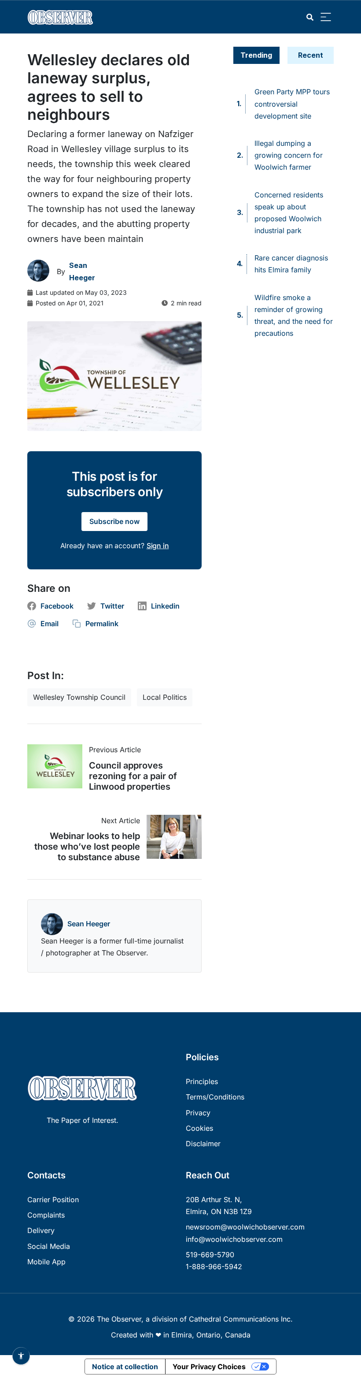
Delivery (41, 1230)
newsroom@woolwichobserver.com (245, 1226)
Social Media (48, 1246)
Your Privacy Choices (209, 1366)
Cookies (199, 1128)
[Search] (309, 17)
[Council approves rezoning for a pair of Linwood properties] (58, 766)
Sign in (158, 545)
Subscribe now (114, 521)
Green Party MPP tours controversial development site (292, 103)
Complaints (46, 1215)
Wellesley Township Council (79, 697)
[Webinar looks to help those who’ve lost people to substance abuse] (171, 837)
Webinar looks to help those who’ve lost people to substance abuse (87, 846)
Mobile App (46, 1261)
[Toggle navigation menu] (326, 17)
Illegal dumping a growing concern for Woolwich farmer (288, 155)
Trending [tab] (256, 55)
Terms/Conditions (215, 1096)
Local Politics (165, 697)
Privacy (198, 1112)
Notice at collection (125, 1366)
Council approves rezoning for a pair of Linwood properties (133, 776)
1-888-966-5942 (214, 1266)
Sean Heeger (88, 923)
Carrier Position (53, 1199)
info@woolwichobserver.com (234, 1239)
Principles (202, 1081)
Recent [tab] (310, 55)
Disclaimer (203, 1143)
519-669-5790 (210, 1254)
